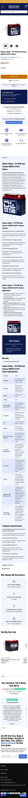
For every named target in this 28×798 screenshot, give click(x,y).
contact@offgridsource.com (9, 782)
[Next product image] (25, 29)
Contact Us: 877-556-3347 (10, 98)
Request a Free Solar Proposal (14, 122)
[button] (14, 157)
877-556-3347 (21, 1)
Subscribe (22, 756)
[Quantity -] (2, 71)
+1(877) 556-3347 (8, 779)
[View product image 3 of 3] (16, 45)
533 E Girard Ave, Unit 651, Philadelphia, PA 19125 (15, 785)
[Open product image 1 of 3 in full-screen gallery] (14, 30)
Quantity (3, 68)
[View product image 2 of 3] (11, 45)
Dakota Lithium (7, 57)
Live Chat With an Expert (9, 101)
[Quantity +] (26, 71)
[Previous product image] (3, 29)
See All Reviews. (14, 693)
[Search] (2, 11)
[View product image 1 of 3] (5, 45)
